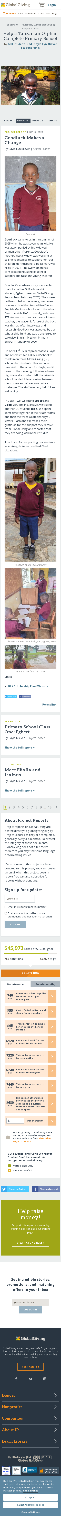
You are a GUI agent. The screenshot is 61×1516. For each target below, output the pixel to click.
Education (12, 24)
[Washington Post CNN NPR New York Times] (30, 1459)
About (20, 13)
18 (50, 807)
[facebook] (16, 1378)
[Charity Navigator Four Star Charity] (7, 1470)
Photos (37, 120)
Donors (8, 1396)
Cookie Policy (30, 1490)
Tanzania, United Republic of (38, 24)
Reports (23, 120)
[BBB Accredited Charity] (30, 1470)
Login (52, 5)
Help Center (30, 1366)
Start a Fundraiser (30, 1242)
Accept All (30, 1497)
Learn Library (15, 1441)
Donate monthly (45, 984)
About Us (11, 1430)
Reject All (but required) (30, 1504)
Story (8, 120)
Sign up (15, 924)
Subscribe (31, 1309)
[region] (30, 1496)
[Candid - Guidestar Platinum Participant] (17, 1470)
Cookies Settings (30, 1511)
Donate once (15, 984)
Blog (54, 13)
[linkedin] (44, 1378)
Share (53, 120)
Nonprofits (31, 13)
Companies (44, 13)
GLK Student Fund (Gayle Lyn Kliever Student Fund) (32, 46)
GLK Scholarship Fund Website (28, 686)
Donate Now (30, 972)
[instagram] (30, 1378)
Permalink (49, 704)
